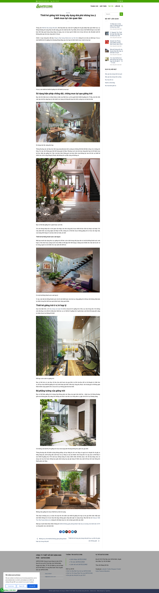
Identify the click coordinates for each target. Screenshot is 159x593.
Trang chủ (94, 6)
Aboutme (107, 571)
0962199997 (48, 573)
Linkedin (104, 569)
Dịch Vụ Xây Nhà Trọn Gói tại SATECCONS (79, 571)
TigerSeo (107, 591)
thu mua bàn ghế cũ (110, 85)
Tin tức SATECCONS (77, 562)
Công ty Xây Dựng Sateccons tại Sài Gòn (66, 38)
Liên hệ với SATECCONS (78, 564)
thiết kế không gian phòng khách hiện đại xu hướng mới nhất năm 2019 (80, 524)
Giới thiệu (103, 6)
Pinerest (101, 571)
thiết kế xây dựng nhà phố (49, 28)
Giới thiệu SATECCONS (78, 559)
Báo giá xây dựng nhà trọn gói (113, 74)
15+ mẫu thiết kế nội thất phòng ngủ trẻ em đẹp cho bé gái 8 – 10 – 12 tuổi (116, 60)
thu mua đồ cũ (109, 80)
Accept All (32, 586)
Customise (11, 586)
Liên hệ (117, 6)
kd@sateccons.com (50, 576)
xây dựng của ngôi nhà (56, 309)
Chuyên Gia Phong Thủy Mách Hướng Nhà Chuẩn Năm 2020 (116, 42)
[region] (21, 581)
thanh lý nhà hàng (110, 82)
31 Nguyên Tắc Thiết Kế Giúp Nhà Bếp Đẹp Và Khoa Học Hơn (116, 34)
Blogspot (114, 569)
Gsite (97, 571)
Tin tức (110, 6)
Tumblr (119, 569)
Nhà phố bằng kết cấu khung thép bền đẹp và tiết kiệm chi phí (116, 51)
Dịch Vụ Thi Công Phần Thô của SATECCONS (80, 573)
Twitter (109, 569)
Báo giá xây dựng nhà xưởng (113, 77)
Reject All (21, 586)
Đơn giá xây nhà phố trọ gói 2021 (76, 575)
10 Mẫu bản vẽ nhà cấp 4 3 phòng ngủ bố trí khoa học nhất (116, 25)
